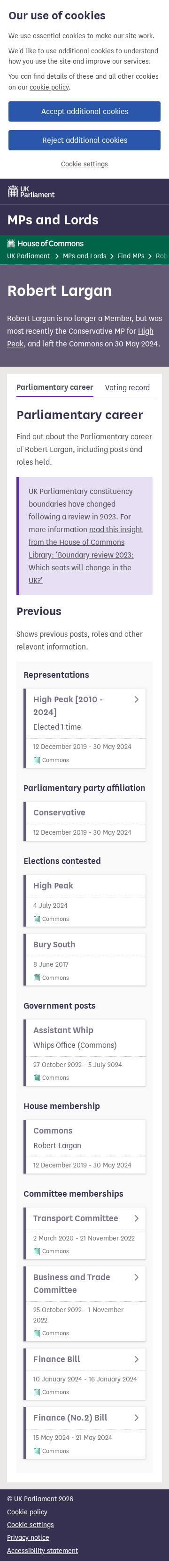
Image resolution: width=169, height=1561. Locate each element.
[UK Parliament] (31, 191)
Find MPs (131, 256)
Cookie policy (27, 1512)
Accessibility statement (42, 1551)
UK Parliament (28, 256)
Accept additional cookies (84, 111)
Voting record (127, 387)
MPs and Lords (53, 219)
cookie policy (49, 87)
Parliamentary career (54, 387)
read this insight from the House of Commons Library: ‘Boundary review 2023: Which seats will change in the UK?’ (86, 555)
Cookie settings (84, 164)
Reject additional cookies (84, 140)
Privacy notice (28, 1538)
